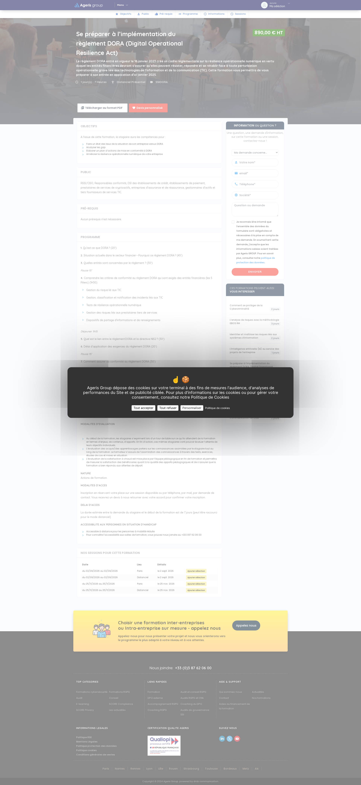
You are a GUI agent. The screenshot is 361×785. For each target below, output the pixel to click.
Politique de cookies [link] (217, 408)
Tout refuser (168, 408)
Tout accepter (143, 408)
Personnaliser (191, 408)
